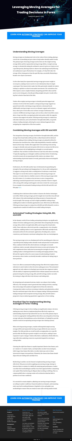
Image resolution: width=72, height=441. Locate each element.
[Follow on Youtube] (37, 20)
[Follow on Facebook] (34, 20)
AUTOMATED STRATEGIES (32, 34)
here (19, 187)
